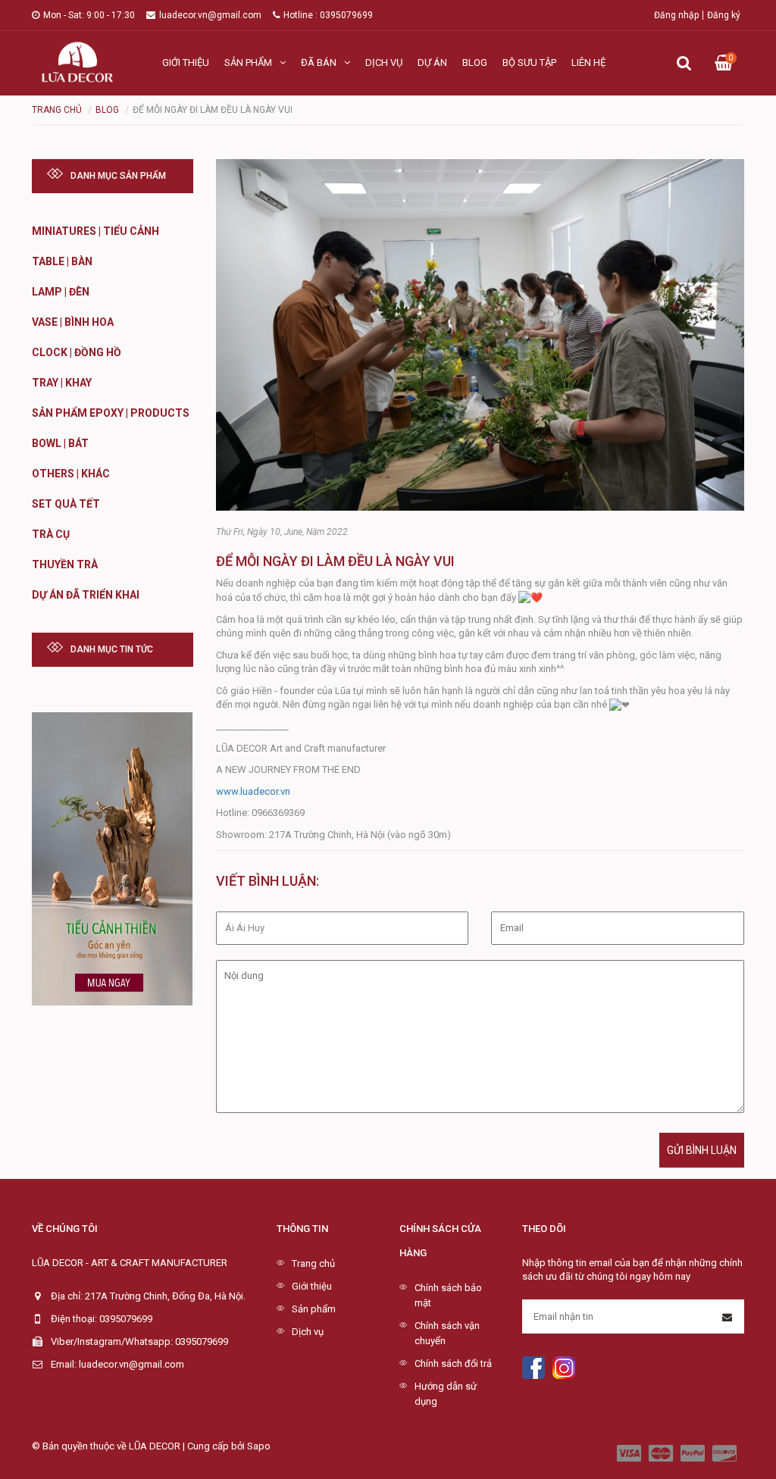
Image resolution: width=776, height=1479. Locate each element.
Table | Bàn (62, 261)
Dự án (432, 62)
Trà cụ (51, 534)
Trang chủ (313, 1263)
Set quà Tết (66, 504)
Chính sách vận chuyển (447, 1333)
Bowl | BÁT (60, 443)
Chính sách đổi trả (453, 1363)
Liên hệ (588, 62)
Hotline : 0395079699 (328, 15)
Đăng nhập (676, 15)
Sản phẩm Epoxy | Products (110, 413)
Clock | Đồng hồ (76, 352)
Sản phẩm (248, 62)
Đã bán (318, 62)
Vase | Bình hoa (73, 322)
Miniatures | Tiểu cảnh (95, 231)
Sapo (259, 1446)
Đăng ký (723, 15)
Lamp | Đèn (60, 292)
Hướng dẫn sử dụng (446, 1394)
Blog (474, 62)
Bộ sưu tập (529, 62)
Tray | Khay (62, 383)
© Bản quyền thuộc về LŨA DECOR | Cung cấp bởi (139, 1446)
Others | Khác (71, 473)
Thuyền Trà (65, 564)
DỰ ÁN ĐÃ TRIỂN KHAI (85, 595)
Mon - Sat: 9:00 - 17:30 (89, 15)
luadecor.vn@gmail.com (210, 15)
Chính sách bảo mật (448, 1295)
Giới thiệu (185, 62)
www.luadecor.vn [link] (253, 791)
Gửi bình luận (702, 1150)
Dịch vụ (383, 62)
